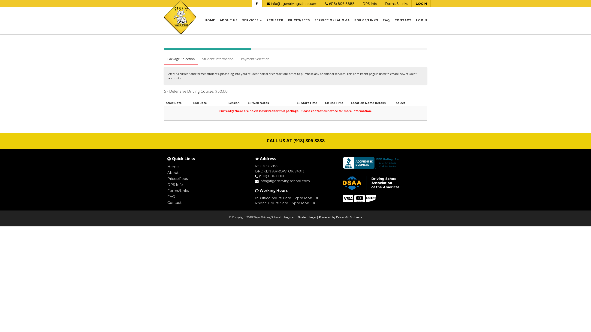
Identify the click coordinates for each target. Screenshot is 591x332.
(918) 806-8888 (342, 4)
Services (250, 20)
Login (421, 20)
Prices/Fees (299, 20)
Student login (307, 217)
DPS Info (369, 4)
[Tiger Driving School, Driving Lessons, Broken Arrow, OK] (372, 163)
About (172, 172)
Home (210, 20)
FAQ (386, 20)
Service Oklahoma (332, 20)
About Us (229, 20)
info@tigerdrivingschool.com (294, 4)
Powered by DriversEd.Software (340, 217)
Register (274, 20)
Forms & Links (396, 4)
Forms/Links (366, 20)
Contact (403, 20)
